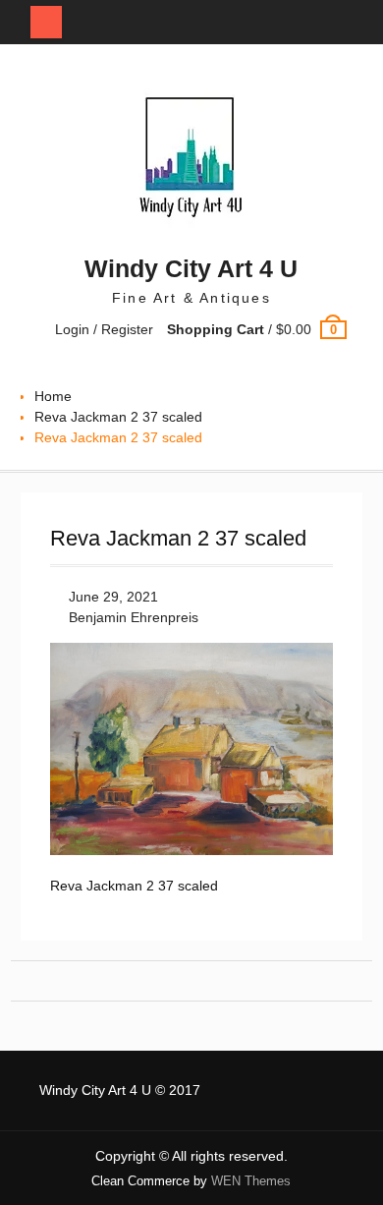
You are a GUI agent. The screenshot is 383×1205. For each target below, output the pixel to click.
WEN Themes (251, 1181)
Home (53, 396)
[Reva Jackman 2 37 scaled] (191, 850)
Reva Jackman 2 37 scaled (118, 417)
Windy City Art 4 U (191, 268)
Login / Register (104, 329)
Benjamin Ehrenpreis (133, 617)
